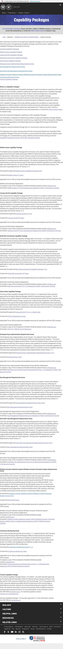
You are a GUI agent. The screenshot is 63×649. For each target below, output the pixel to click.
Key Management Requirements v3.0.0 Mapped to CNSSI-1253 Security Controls (33, 415)
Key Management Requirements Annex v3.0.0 (30, 403)
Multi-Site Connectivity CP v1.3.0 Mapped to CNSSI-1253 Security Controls (31, 286)
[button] (36, 1)
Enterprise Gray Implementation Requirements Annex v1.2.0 (35, 353)
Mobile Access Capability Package (11, 52)
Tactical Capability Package (9, 79)
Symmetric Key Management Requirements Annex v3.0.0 (34, 443)
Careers (20, 13)
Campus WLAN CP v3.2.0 (24, 214)
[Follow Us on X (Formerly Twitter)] (8, 632)
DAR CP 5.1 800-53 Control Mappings (19, 329)
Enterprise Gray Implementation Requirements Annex (17, 64)
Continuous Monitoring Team (17, 551)
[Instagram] (19, 632)
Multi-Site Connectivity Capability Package (13, 58)
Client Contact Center (37, 31)
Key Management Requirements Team (20, 407)
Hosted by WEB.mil (21, 639)
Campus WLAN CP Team (16, 218)
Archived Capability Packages (9, 49)
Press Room (12, 13)
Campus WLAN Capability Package (11, 55)
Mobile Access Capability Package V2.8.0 (29, 171)
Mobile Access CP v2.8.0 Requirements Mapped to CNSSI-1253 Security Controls (33, 188)
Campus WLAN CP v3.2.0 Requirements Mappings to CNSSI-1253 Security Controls (34, 231)
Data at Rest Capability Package (10, 61)
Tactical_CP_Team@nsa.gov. (9, 594)
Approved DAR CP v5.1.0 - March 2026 (28, 312)
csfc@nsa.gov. (16, 600)
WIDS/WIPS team (13, 500)
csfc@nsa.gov (51, 186)
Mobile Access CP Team (15, 175)
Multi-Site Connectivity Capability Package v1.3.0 (31, 269)
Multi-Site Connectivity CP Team (18, 273)
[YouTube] (12, 632)
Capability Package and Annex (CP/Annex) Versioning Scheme (20, 138)
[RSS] (23, 632)
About (4, 13)
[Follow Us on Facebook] (4, 632)
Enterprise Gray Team (15, 357)
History (26, 13)
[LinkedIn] (15, 632)
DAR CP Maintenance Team (17, 316)
